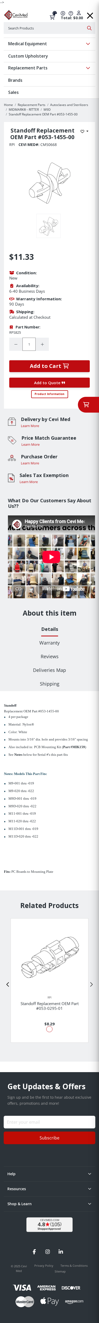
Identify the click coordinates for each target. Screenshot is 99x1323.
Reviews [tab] (50, 656)
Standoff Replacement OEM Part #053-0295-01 (50, 1006)
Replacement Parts (31, 105)
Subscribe (49, 1138)
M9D (47, 109)
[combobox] (49, 28)
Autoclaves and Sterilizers (69, 105)
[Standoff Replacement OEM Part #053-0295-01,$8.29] (49, 957)
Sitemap (60, 1271)
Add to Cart (46, 365)
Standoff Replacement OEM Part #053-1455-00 (43, 114)
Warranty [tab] (49, 643)
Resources (16, 1188)
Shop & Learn (19, 1203)
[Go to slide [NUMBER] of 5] (8, 984)
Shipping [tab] (49, 684)
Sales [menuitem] (13, 92)
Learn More (30, 425)
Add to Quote (48, 382)
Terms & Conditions (74, 1266)
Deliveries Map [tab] (49, 670)
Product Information (49, 394)
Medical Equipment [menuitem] (27, 44)
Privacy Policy (44, 1266)
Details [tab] (49, 629)
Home (8, 105)
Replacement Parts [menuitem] (28, 68)
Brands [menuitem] (15, 80)
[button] (90, 13)
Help (11, 1173)
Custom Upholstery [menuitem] (28, 56)
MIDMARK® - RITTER (24, 109)
